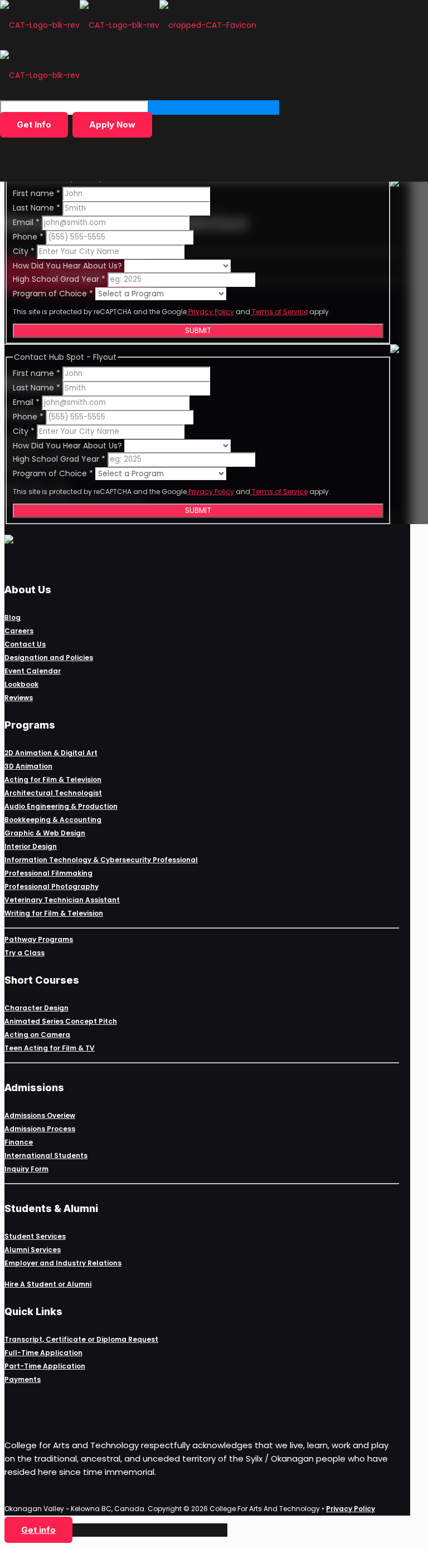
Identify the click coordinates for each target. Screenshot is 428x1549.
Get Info (34, 124)
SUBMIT (198, 330)
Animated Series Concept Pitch (60, 1021)
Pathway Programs (38, 939)
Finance (18, 1142)
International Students (45, 1155)
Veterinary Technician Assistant (62, 900)
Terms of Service (279, 311)
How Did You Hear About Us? (68, 265)
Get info (38, 1529)
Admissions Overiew (39, 1115)
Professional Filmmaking (48, 873)
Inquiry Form (26, 1169)
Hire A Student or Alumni (47, 1284)
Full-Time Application (43, 1352)
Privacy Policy (210, 311)
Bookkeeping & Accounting (52, 819)
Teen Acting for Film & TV (49, 1048)
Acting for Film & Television (52, 779)
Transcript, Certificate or (50, 1339)
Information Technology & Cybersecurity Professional (101, 859)
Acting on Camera (37, 1034)
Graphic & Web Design (44, 833)
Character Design (36, 1008)
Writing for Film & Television (53, 913)
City (24, 251)
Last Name (36, 207)
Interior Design (30, 846)
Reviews (18, 697)
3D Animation (28, 766)
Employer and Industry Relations (62, 1263)
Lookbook (21, 684)
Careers (18, 631)
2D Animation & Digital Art (51, 753)
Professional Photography (51, 886)
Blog (12, 617)
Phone (28, 236)
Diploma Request (127, 1339)
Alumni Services (32, 1249)
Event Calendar (32, 671)
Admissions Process (39, 1128)
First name (36, 193)
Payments (22, 1379)
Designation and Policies (48, 657)
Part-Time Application (44, 1366)
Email (26, 222)
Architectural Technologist (53, 793)
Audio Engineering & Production (61, 806)
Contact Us (25, 644)
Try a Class (24, 952)
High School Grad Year (59, 279)
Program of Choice (53, 293)
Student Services (35, 1236)
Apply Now (112, 124)
